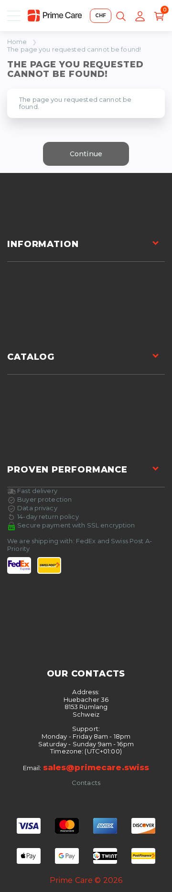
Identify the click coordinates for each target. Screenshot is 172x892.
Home (17, 41)
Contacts (86, 782)
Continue (86, 154)
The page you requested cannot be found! (74, 49)
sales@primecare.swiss (96, 767)
